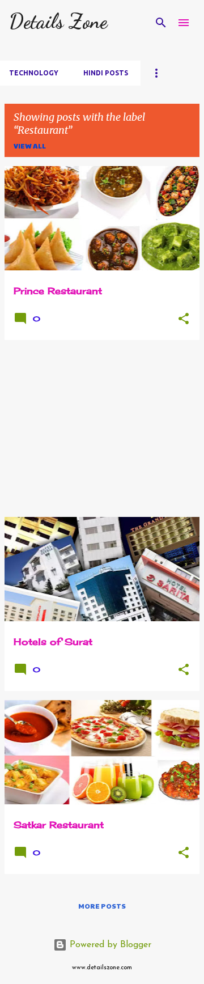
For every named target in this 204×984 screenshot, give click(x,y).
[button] (183, 319)
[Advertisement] (102, 428)
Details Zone (58, 21)
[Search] (161, 22)
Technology (33, 73)
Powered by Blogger (109, 944)
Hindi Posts (105, 73)
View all (30, 145)
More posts (102, 905)
